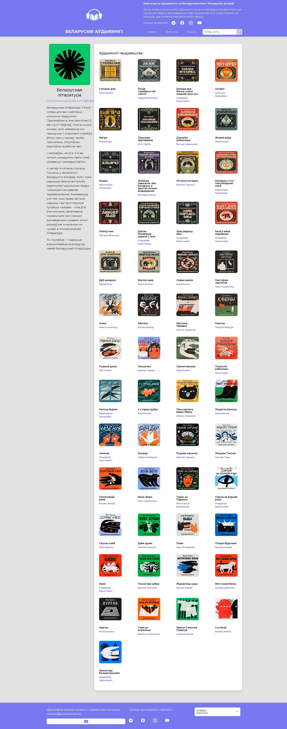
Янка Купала (145, 284)
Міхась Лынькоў (185, 329)
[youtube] (199, 23)
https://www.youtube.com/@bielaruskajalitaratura (69, 101)
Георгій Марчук (224, 327)
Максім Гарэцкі (185, 184)
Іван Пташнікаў (108, 327)
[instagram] (191, 23)
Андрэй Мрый (184, 634)
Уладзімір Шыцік (148, 98)
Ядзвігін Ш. (106, 284)
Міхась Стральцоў (148, 634)
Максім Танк (222, 457)
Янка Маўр (105, 141)
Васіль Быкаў (146, 327)
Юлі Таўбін (144, 144)
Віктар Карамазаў (186, 144)
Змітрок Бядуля (147, 457)
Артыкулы (172, 31)
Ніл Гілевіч (105, 370)
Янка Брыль (106, 92)
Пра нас (192, 31)
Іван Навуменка (224, 286)
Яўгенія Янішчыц (109, 235)
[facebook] (182, 23)
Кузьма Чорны (146, 370)
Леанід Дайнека (225, 587)
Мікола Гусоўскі (147, 587)
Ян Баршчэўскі (146, 195)
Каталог (152, 31)
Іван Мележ (222, 413)
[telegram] (173, 23)
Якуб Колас (222, 141)
